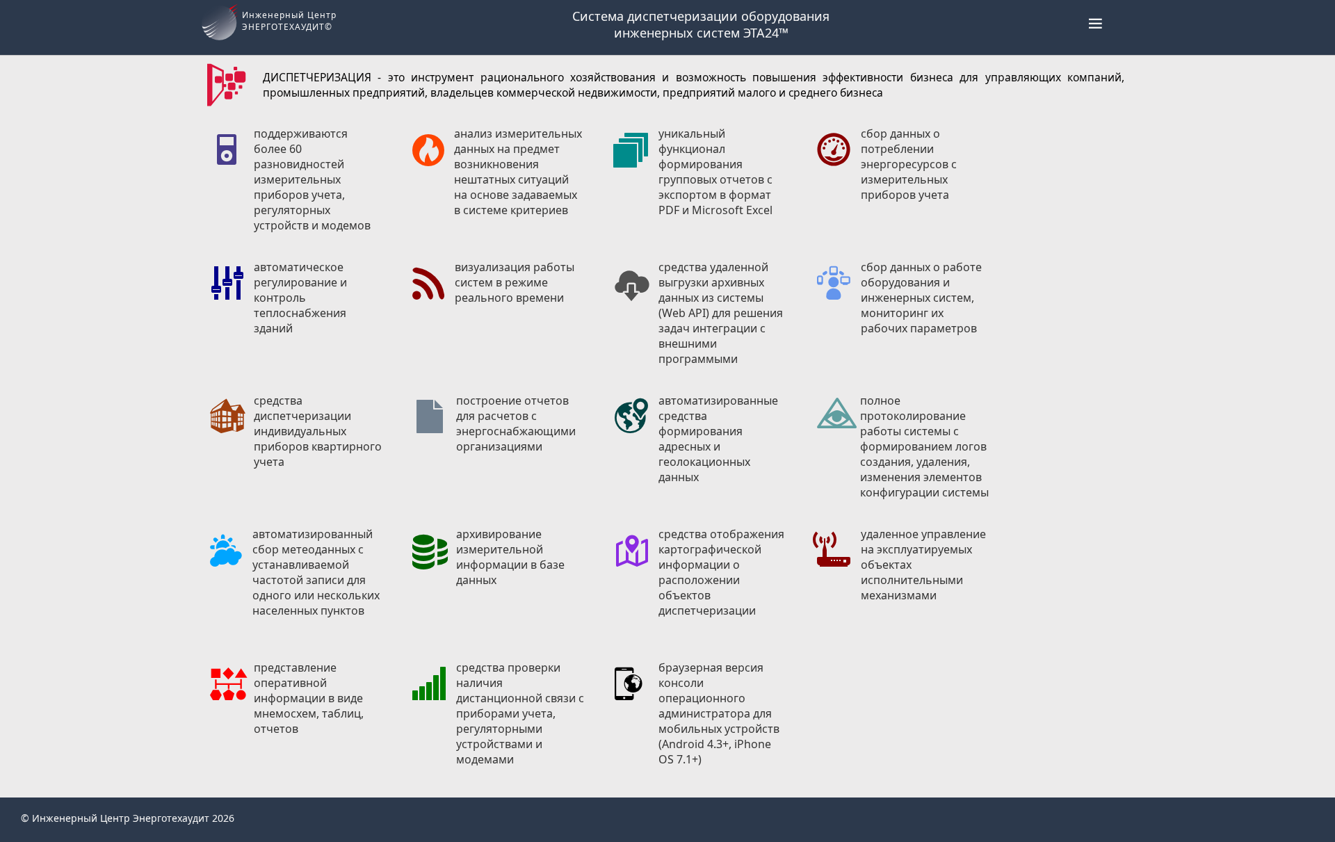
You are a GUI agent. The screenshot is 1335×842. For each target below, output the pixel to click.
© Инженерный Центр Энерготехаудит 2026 (127, 818)
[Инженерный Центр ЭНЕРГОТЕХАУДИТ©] (221, 42)
